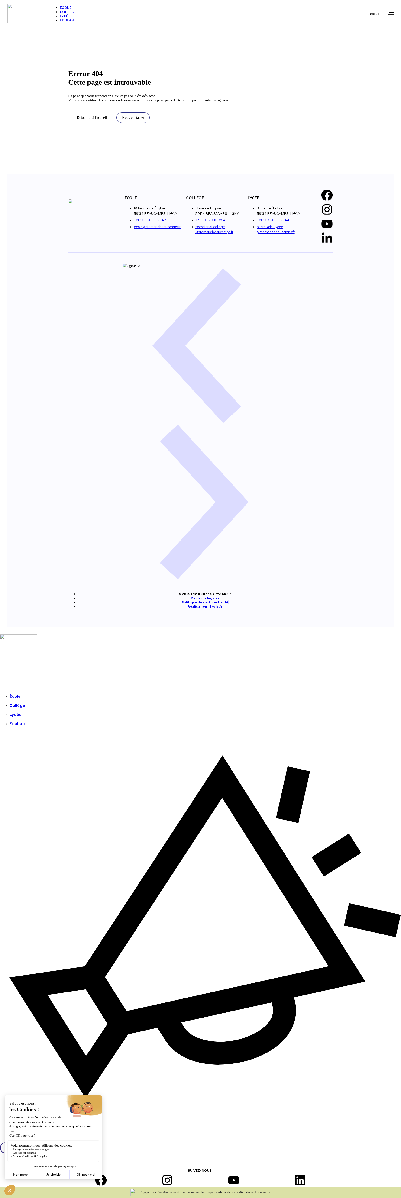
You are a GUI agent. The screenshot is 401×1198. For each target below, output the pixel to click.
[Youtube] (327, 224)
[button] (200, 346)
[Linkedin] (300, 1180)
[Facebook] (327, 195)
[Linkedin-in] (327, 238)
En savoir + (263, 1192)
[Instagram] (327, 209)
